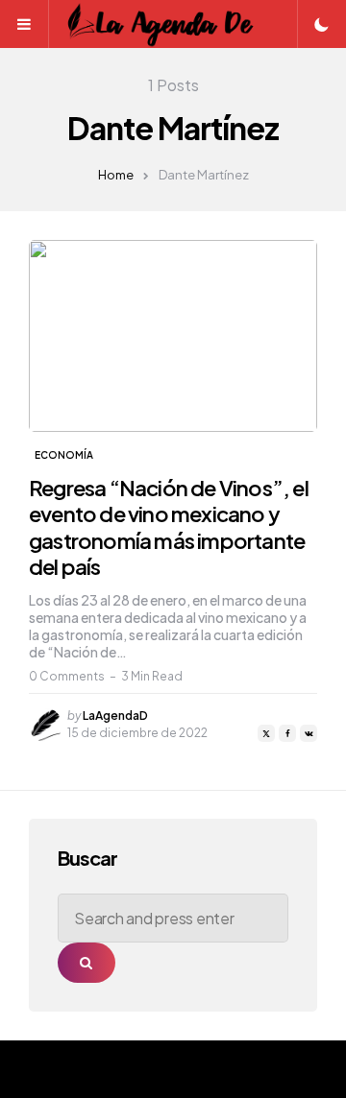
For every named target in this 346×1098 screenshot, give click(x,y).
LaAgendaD (115, 715)
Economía (64, 455)
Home (116, 174)
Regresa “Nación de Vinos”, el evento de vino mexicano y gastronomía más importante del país (169, 527)
